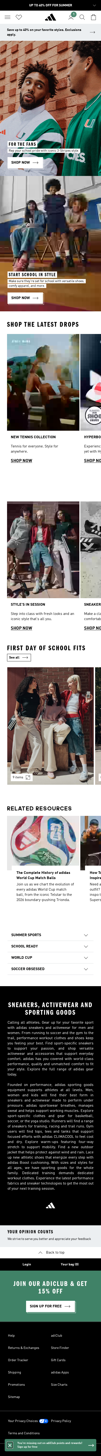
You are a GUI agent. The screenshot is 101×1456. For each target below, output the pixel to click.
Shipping (14, 1372)
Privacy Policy (61, 1421)
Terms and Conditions (24, 1433)
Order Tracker (18, 1360)
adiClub (56, 1335)
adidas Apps (60, 1372)
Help (11, 1335)
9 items (18, 777)
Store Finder (60, 1348)
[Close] (10, 1445)
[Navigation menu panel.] (7, 17)
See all (14, 657)
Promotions (16, 1384)
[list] (50, 400)
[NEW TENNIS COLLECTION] (43, 400)
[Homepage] (50, 19)
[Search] (82, 17)
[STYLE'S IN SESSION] (43, 568)
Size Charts (59, 1384)
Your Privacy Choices (23, 1421)
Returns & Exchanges (23, 1348)
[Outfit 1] (50, 726)
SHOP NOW (21, 461)
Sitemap (14, 1397)
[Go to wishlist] (18, 17)
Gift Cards (58, 1360)
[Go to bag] (93, 17)
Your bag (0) (70, 1264)
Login (27, 1264)
